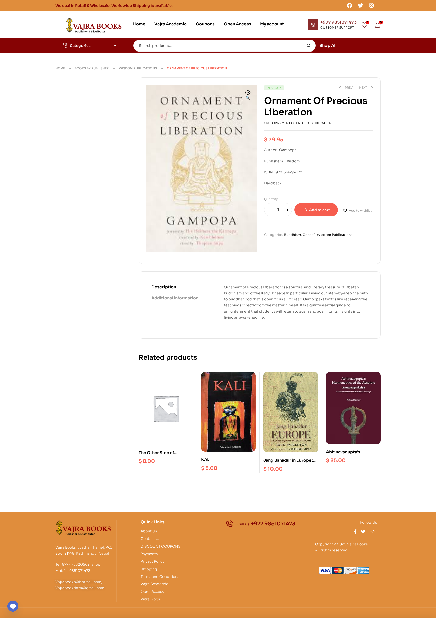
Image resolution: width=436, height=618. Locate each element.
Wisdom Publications (138, 68)
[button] (248, 95)
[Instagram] (371, 5)
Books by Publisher (92, 68)
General (309, 235)
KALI (206, 459)
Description (163, 287)
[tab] (174, 287)
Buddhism (292, 235)
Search (309, 46)
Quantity (271, 199)
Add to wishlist (360, 210)
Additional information (174, 298)
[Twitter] (360, 5)
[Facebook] (349, 5)
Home (60, 68)
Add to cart (319, 210)
